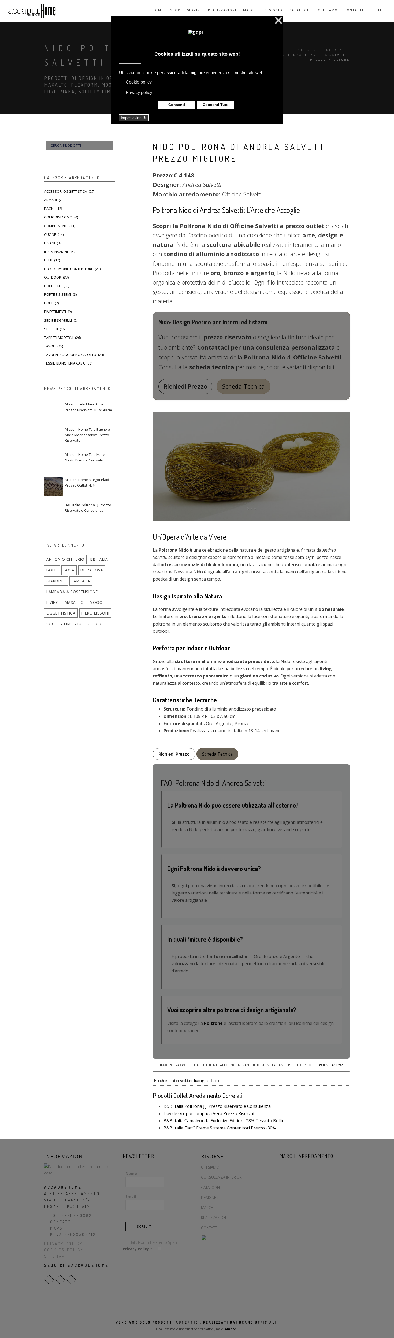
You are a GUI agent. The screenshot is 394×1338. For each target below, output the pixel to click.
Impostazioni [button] (134, 118)
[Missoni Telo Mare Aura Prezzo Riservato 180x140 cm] (53, 410)
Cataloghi (300, 10)
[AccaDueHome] (32, 11)
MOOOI (97, 602)
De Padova (91, 570)
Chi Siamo (328, 10)
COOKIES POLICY (64, 1250)
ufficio (213, 1080)
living (199, 1080)
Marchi (250, 10)
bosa (69, 570)
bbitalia (99, 559)
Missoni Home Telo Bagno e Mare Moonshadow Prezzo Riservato (87, 435)
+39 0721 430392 (329, 1065)
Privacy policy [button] (139, 92)
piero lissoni (95, 613)
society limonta (64, 623)
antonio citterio (65, 559)
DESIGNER (209, 1197)
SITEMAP (54, 1256)
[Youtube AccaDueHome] (71, 1279)
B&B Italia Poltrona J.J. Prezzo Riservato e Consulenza (217, 1106)
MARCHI (207, 1207)
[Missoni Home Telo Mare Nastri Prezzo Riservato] (53, 461)
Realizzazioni (222, 10)
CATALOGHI (211, 1187)
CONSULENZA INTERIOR (221, 1177)
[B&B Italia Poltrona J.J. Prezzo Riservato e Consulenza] (53, 511)
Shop (175, 10)
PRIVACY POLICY (63, 1243)
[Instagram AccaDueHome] (60, 1279)
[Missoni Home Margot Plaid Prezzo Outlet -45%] (53, 486)
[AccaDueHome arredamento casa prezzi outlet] (79, 1169)
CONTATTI (61, 1221)
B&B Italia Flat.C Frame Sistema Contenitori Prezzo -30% (219, 1128)
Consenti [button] (176, 105)
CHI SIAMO (210, 1167)
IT (380, 10)
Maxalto (74, 602)
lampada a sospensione (72, 591)
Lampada (81, 580)
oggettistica (61, 613)
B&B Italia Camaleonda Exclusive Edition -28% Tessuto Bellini (224, 1121)
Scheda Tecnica (243, 386)
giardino (56, 580)
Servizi (194, 10)
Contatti (353, 10)
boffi (52, 570)
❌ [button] (278, 20)
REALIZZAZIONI (214, 1217)
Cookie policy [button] (139, 82)
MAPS (56, 1228)
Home (158, 10)
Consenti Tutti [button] (216, 105)
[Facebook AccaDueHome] (49, 1279)
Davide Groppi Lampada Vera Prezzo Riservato (210, 1113)
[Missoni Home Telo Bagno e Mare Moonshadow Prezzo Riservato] (53, 436)
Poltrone (334, 50)
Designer (273, 10)
